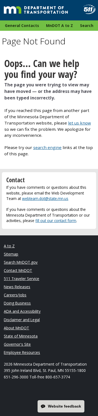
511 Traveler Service (21, 278)
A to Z (9, 245)
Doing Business (17, 303)
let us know (79, 123)
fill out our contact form (55, 220)
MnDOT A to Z (59, 25)
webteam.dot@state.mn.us (45, 198)
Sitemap (11, 254)
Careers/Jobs (15, 294)
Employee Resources (22, 352)
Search (86, 25)
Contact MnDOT (18, 270)
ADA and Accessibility (22, 311)
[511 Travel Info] (87, 9)
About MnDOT (16, 327)
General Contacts (22, 25)
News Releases (17, 286)
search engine (47, 147)
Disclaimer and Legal (22, 319)
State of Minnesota (21, 336)
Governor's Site (17, 344)
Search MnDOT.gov (21, 262)
